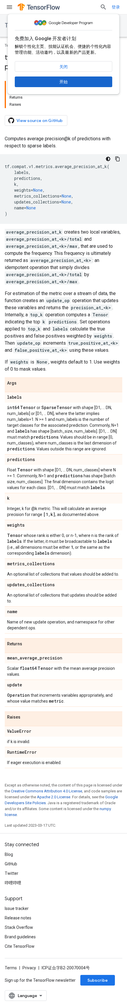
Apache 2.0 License (53, 797)
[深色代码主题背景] (108, 159)
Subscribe (97, 980)
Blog (9, 854)
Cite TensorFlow (20, 946)
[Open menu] (9, 7)
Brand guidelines (20, 936)
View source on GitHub (40, 120)
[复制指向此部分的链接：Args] (22, 383)
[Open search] (103, 7)
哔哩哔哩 (13, 882)
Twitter (11, 873)
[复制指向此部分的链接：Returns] (28, 644)
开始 (63, 81)
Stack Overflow (19, 927)
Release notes (18, 918)
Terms (11, 967)
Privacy (29, 967)
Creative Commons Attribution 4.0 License (46, 791)
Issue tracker (17, 908)
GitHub (11, 864)
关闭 (63, 66)
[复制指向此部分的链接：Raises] (26, 717)
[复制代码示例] (117, 159)
